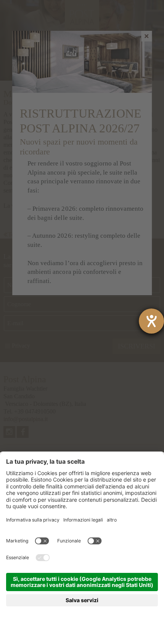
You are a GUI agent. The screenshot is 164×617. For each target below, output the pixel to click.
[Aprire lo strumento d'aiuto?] (151, 321)
